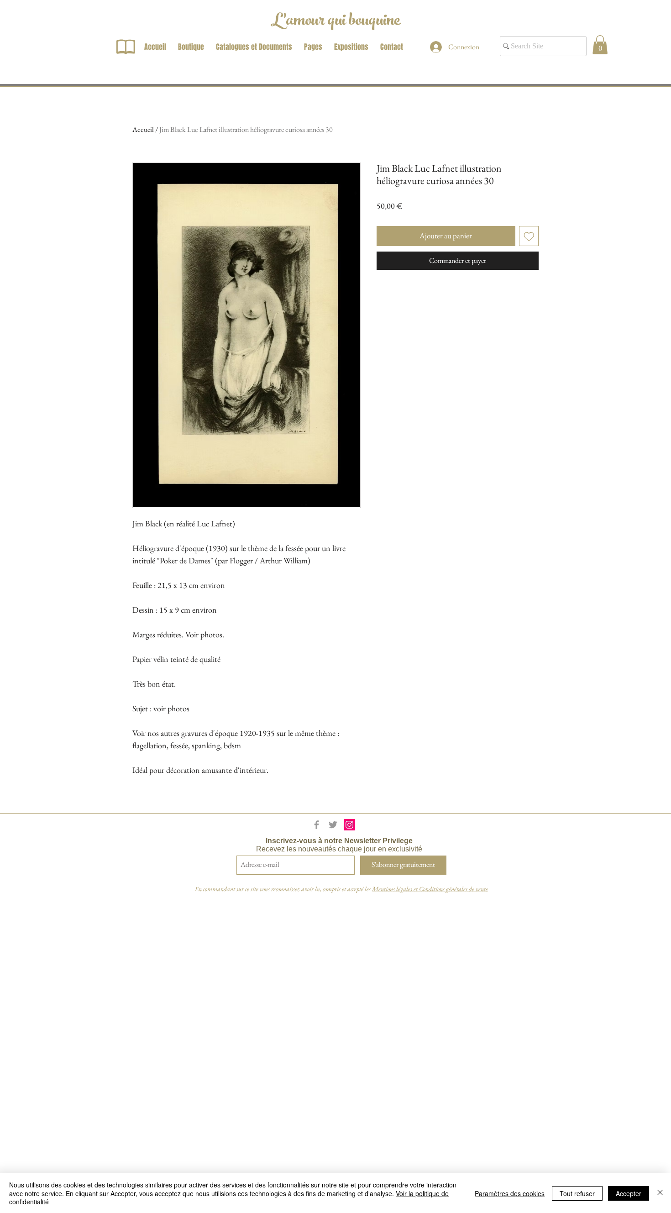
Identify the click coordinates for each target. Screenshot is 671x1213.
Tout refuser (577, 1193)
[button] (600, 44)
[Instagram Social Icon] (349, 824)
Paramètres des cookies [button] (510, 1193)
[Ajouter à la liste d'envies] (529, 236)
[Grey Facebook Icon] (316, 824)
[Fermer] (660, 1193)
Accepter (628, 1193)
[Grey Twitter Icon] (333, 824)
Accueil (143, 129)
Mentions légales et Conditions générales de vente (430, 889)
